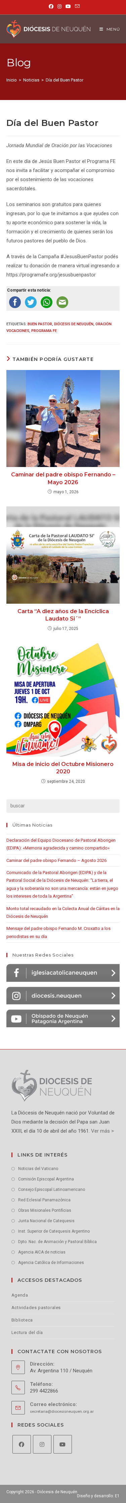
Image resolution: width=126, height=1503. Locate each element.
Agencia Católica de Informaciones (51, 1262)
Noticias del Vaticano (38, 1168)
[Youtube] (62, 1444)
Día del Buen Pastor (64, 79)
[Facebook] (21, 1444)
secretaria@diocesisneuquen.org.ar (62, 1411)
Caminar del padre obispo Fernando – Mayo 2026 (63, 478)
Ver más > (102, 1131)
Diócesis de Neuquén (73, 324)
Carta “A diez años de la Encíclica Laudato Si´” (63, 615)
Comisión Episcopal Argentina (46, 1179)
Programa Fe (44, 331)
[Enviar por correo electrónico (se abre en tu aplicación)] (76, 6)
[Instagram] (42, 1444)
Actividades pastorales (36, 1307)
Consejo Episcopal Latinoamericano (51, 1189)
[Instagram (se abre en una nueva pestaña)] (59, 6)
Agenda (19, 1295)
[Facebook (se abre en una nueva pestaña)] (51, 6)
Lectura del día (27, 1332)
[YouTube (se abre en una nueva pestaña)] (68, 6)
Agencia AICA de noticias (42, 1252)
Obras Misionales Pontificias (44, 1210)
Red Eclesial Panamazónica (44, 1200)
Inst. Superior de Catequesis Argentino (54, 1231)
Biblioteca (22, 1320)
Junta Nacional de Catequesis (46, 1220)
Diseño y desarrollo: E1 (98, 1496)
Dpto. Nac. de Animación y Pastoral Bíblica (57, 1241)
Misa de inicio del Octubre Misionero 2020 (63, 768)
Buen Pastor (40, 324)
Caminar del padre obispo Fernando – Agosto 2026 (56, 860)
